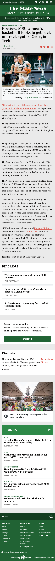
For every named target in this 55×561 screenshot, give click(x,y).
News (10, 12)
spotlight (5, 533)
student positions (26, 547)
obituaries (5, 541)
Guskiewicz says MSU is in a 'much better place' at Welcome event (26, 290)
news (4, 527)
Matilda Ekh (32, 231)
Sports (28, 12)
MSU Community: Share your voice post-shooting (28, 415)
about (22, 527)
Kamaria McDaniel (43, 228)
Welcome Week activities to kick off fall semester (25, 276)
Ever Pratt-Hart (11, 281)
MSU (6, 438)
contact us (42, 530)
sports (4, 530)
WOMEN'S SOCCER (11, 467)
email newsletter (45, 533)
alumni (41, 527)
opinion (5, 535)
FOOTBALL (8, 481)
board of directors (27, 533)
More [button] (39, 12)
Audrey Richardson (30, 98)
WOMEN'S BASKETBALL (15, 25)
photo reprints (25, 535)
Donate (27, 338)
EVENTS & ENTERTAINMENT (14, 496)
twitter (47, 362)
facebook (48, 359)
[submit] (51, 516)
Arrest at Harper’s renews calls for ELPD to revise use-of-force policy (27, 441)
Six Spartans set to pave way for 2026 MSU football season (26, 304)
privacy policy (25, 538)
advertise (23, 530)
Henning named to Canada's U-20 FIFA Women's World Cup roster (25, 470)
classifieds (6, 538)
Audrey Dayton (10, 475)
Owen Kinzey (9, 309)
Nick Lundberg (7, 46)
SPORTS (4, 25)
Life (19, 12)
